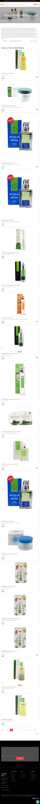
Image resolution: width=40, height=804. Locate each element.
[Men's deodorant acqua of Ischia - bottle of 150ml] (20, 336)
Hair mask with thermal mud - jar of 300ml (8, 105)
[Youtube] (7, 790)
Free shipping (14, 779)
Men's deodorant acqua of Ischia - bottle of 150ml (10, 353)
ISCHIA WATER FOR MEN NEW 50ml (8, 220)
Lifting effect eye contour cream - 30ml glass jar (9, 553)
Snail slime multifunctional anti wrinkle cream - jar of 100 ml (11, 431)
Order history (33, 777)
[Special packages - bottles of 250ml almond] (20, 572)
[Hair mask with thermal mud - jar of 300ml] (20, 92)
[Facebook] (3, 790)
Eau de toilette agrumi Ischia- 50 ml (7, 317)
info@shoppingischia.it (5, 787)
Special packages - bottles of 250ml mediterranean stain (11, 618)
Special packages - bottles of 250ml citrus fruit (9, 651)
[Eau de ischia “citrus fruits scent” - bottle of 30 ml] (20, 450)
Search (22, 777)
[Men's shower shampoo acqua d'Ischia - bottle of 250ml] (20, 271)
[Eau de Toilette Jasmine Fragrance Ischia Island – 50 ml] (20, 378)
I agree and (11, 755)
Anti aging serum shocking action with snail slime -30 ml (11, 252)
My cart (32, 779)
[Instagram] (9, 790)
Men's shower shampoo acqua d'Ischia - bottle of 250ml (11, 285)
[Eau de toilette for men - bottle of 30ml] (20, 495)
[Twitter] (5, 790)
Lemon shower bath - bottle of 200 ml (8, 73)
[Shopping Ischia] (3, 4)
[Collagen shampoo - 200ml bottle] (20, 705)
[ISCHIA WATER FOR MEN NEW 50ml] (20, 194)
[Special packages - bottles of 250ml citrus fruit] (20, 637)
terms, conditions (9, 755)
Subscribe (20, 758)
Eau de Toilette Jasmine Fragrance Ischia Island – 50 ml (11, 399)
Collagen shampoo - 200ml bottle (7, 719)
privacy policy (16, 755)
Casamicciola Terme (23, 794)
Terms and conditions (13, 777)
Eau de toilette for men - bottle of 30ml (8, 521)
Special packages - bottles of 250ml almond (9, 586)
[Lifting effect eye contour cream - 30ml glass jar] (20, 540)
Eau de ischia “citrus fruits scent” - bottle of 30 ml (10, 464)
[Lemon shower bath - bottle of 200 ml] (20, 59)
